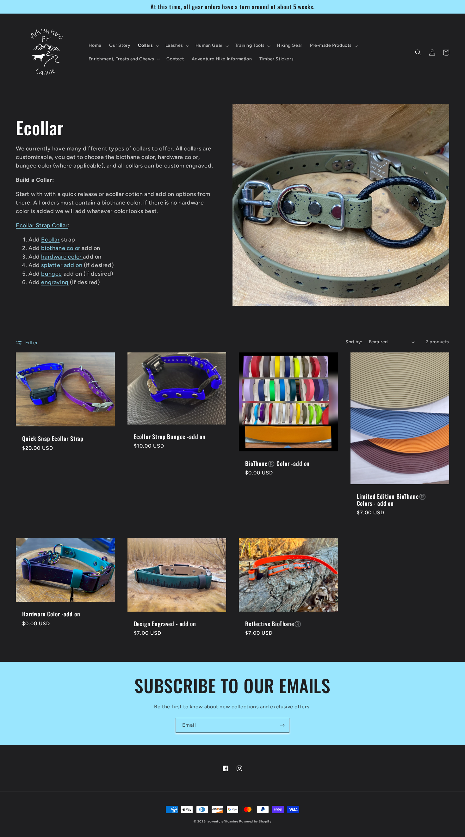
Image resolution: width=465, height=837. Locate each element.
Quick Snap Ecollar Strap (53, 438)
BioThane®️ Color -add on (277, 463)
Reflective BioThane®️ (273, 623)
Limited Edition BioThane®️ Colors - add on (391, 500)
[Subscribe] (282, 725)
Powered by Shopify (255, 821)
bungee (51, 273)
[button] (147, 45)
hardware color (61, 256)
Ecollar (50, 239)
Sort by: (353, 342)
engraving (54, 282)
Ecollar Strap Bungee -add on (170, 436)
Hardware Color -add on (51, 613)
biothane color (60, 248)
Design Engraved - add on (165, 623)
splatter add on (61, 265)
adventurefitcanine (223, 821)
